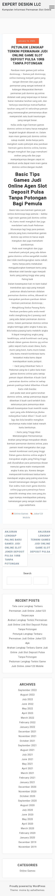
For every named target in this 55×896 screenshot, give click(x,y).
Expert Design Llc (21, 4)
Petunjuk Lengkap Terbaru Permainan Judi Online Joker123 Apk (27, 638)
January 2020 (27, 837)
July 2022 (27, 699)
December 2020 (27, 787)
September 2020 (27, 800)
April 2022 (27, 713)
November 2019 (28, 846)
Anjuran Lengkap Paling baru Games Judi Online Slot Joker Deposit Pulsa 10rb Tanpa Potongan (14, 547)
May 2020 (27, 819)
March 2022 (27, 717)
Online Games (21, 514)
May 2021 (27, 763)
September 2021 (27, 745)
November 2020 (28, 791)
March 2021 (27, 773)
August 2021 (27, 750)
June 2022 (27, 704)
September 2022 (27, 690)
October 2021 (27, 740)
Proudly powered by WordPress (27, 886)
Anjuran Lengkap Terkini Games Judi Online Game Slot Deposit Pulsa (40, 541)
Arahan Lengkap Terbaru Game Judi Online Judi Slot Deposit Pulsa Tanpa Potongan (27, 652)
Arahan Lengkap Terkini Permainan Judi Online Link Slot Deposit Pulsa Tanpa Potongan (27, 625)
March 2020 (27, 828)
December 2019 (27, 842)
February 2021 (27, 777)
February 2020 (27, 833)
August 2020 (27, 805)
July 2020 (27, 810)
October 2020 (27, 796)
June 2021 (27, 759)
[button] (52, 7)
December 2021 (27, 731)
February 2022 (27, 722)
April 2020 (27, 823)
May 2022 (27, 708)
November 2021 (28, 736)
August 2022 (27, 694)
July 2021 (27, 754)
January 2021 (27, 782)
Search (27, 573)
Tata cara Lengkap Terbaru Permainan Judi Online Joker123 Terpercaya (27, 611)
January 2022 (27, 727)
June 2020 (27, 814)
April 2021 (27, 768)
